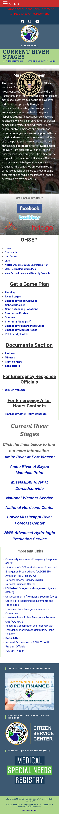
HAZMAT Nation (14, 650)
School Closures (15, 305)
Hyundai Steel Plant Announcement (29, 9)
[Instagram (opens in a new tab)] (30, 21)
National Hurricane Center (29, 507)
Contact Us (11, 252)
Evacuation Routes (16, 313)
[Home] (4, 61)
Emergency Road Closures (21, 300)
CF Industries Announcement (29, 13)
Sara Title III (12, 365)
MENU (14, 4)
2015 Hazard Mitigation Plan (20, 269)
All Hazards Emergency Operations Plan (26, 265)
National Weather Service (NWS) (24, 580)
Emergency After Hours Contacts (26, 414)
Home (8, 248)
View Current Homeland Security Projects (27, 273)
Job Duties (11, 256)
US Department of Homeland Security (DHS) (31, 596)
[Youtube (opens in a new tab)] (36, 21)
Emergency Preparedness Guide (24, 325)
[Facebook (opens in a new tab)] (23, 21)
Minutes (10, 357)
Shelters (10, 317)
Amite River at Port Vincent (29, 457)
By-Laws (10, 353)
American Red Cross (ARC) (20, 575)
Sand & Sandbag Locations (21, 309)
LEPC (8, 260)
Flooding (10, 292)
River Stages (13, 296)
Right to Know (13, 361)
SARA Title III (13, 638)
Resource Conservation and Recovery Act (29, 625)
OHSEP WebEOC (15, 389)
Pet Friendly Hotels (17, 334)
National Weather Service (29, 498)
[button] (56, 444)
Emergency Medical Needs (21, 329)
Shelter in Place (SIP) (18, 321)
